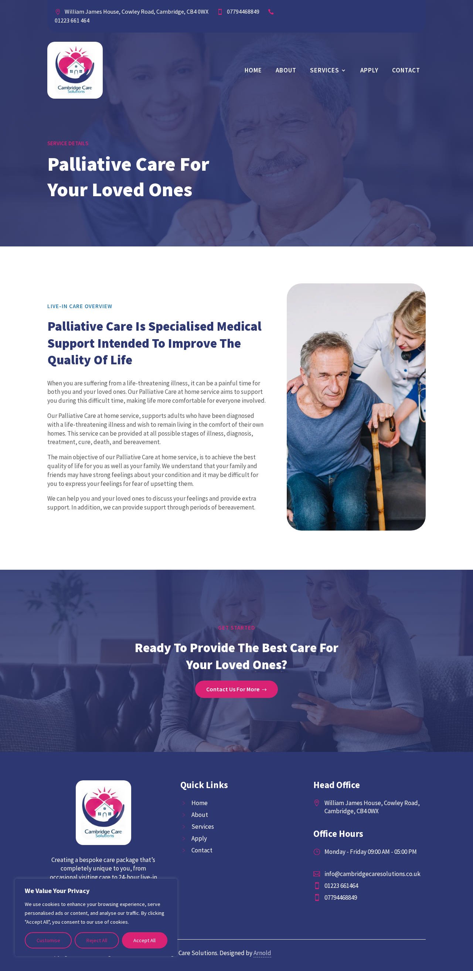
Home (253, 70)
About (286, 70)
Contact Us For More (232, 689)
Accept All (144, 940)
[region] (96, 917)
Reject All (96, 940)
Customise (48, 940)
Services (324, 70)
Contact (406, 70)
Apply (369, 70)
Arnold (262, 953)
